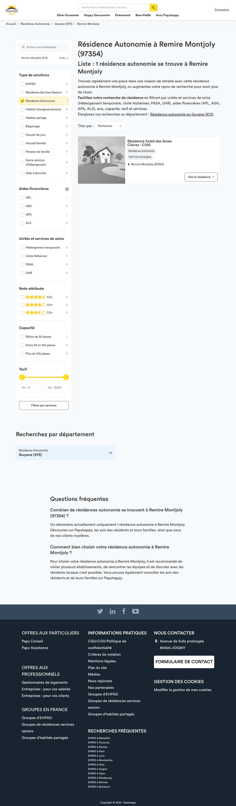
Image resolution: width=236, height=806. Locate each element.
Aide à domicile (36, 173)
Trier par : (86, 126)
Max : (50, 388)
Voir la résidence (199, 177)
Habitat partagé (36, 117)
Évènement (122, 15)
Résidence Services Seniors (44, 92)
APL (28, 197)
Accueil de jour (36, 134)
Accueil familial (36, 143)
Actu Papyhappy (167, 15)
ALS (28, 223)
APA (29, 214)
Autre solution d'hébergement (36, 162)
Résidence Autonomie (40, 100)
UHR (29, 273)
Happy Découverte (97, 15)
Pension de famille (38, 151)
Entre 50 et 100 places (40, 345)
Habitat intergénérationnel (43, 109)
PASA (29, 264)
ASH (29, 206)
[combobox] (48, 47)
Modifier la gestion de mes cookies (182, 690)
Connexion (222, 9)
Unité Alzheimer (36, 256)
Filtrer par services (43, 405)
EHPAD (31, 84)
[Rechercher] (153, 7)
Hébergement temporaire (43, 247)
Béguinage (33, 126)
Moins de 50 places (38, 336)
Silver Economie (68, 15)
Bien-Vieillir (143, 15)
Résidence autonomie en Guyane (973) (181, 114)
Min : (24, 388)
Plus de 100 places (38, 353)
